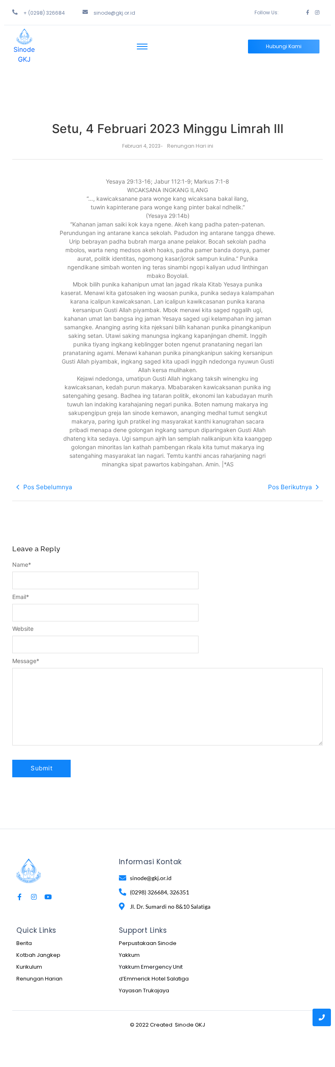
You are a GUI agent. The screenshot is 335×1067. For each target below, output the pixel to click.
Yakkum (129, 955)
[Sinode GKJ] (24, 36)
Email (20, 597)
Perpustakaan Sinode (147, 943)
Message (25, 661)
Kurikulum (29, 967)
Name (21, 565)
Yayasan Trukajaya (144, 990)
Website (23, 629)
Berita (24, 943)
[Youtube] (48, 897)
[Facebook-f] (307, 12)
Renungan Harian (39, 979)
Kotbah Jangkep (38, 955)
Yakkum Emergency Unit (151, 967)
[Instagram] (317, 12)
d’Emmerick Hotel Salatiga (154, 979)
